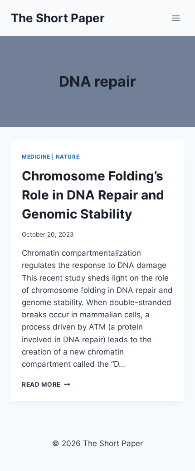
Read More (46, 384)
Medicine (36, 156)
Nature (68, 156)
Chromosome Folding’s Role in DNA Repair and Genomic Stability (93, 195)
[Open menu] (175, 18)
